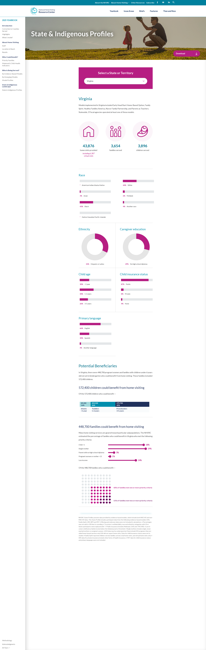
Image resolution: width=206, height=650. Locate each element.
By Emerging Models (10, 77)
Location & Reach (8, 49)
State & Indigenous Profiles (12, 90)
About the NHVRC (102, 3)
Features (154, 11)
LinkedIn (169, 2)
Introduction (7, 26)
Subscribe (150, 3)
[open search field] (173, 2)
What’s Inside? (7, 37)
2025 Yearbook (9, 20)
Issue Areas (129, 11)
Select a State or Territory (115, 73)
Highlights (6, 34)
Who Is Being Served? (10, 70)
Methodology (7, 640)
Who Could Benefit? (10, 57)
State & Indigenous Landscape (9, 86)
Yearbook (114, 11)
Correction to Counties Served (10, 30)
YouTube (163, 2)
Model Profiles (7, 80)
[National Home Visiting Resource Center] (42, 11)
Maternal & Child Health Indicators (11, 64)
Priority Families (8, 60)
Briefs (142, 11)
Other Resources (138, 3)
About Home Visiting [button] (119, 3)
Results (5, 52)
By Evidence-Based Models (12, 74)
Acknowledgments (8, 644)
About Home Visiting (10, 42)
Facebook (157, 2)
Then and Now (169, 11)
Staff (4, 46)
